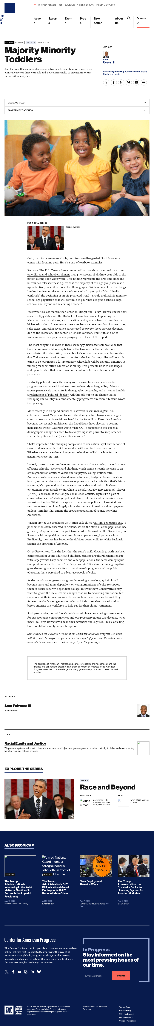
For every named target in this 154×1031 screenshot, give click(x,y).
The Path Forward (47, 4)
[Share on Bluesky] (129, 82)
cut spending (103, 316)
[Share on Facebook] (114, 82)
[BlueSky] (39, 972)
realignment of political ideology (49, 395)
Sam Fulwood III (18, 706)
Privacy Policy (125, 1010)
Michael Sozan (11, 904)
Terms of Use (124, 1007)
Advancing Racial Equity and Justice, (122, 71)
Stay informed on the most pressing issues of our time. (111, 957)
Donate (141, 18)
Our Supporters (125, 1017)
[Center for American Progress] (10, 14)
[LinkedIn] (32, 972)
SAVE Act (70, 4)
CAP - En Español (126, 1014)
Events (68, 21)
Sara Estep (100, 903)
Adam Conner (123, 903)
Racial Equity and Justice (25, 743)
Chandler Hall (48, 903)
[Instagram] (25, 972)
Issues (37, 21)
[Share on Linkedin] (121, 82)
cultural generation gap (108, 523)
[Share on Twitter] (106, 82)
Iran (61, 4)
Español (19, 42)
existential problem (61, 419)
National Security (85, 4)
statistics (62, 291)
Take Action (98, 21)
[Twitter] (7, 972)
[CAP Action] (14, 1010)
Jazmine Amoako (87, 903)
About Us (119, 21)
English (9, 42)
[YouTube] (19, 972)
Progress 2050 (56, 638)
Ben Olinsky (23, 904)
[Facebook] (13, 972)
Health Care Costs (105, 4)
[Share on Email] (136, 82)
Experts (52, 21)
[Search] (129, 22)
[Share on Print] (144, 82)
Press (83, 21)
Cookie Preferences (127, 1021)
